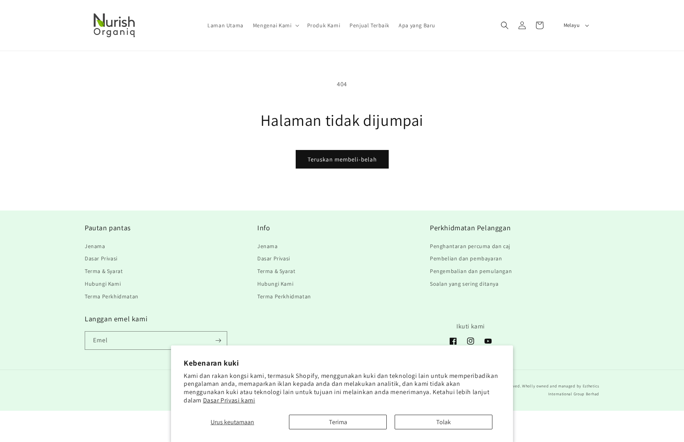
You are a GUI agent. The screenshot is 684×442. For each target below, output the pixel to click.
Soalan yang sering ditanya (464, 283)
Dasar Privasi (101, 258)
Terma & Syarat (104, 271)
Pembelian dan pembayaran (466, 258)
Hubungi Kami (103, 283)
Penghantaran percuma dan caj (470, 246)
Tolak (443, 422)
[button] (275, 25)
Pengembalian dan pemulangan (471, 271)
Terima (338, 422)
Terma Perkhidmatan (112, 296)
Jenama (95, 246)
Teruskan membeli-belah (342, 159)
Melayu (572, 25)
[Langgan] (218, 340)
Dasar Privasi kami (229, 400)
